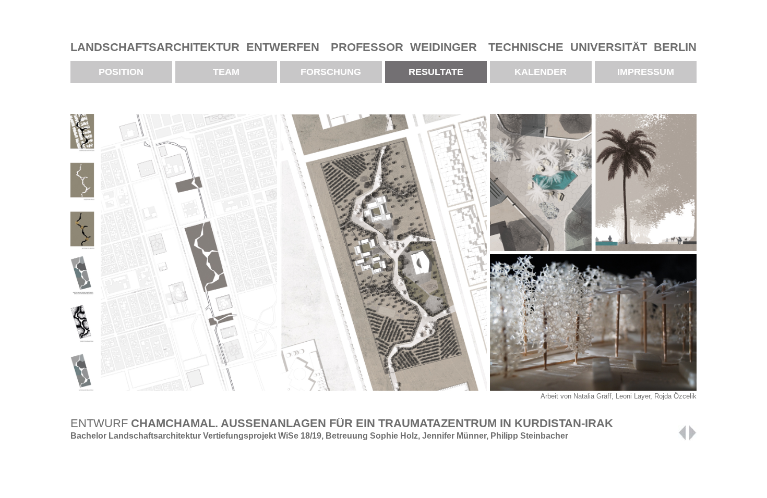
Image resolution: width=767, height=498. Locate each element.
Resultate (436, 72)
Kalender (540, 72)
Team (226, 72)
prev (682, 433)
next (693, 433)
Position (121, 72)
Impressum (645, 72)
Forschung (331, 72)
